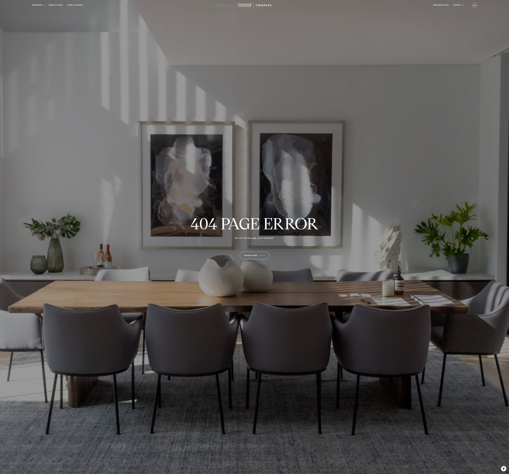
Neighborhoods (441, 5)
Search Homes (56, 5)
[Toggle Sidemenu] (474, 5)
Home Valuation (75, 5)
